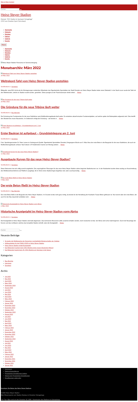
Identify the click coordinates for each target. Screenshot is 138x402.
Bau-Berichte (15, 112)
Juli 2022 (8, 343)
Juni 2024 (8, 292)
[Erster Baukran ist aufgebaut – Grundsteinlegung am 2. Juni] (21, 125)
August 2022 (9, 341)
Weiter (79, 92)
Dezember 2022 (10, 332)
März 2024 (8, 299)
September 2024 (10, 285)
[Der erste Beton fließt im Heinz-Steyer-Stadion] (16, 178)
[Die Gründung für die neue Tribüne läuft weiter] (16, 99)
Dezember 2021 (10, 359)
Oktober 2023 (9, 310)
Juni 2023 (8, 319)
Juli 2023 (8, 316)
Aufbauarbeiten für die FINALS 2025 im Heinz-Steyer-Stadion (24, 243)
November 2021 (10, 361)
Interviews (8, 263)
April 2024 (8, 296)
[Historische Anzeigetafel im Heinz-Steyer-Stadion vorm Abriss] (21, 204)
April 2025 (8, 281)
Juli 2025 (8, 276)
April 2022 (8, 350)
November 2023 (10, 308)
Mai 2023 (8, 321)
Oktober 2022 (9, 336)
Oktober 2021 (9, 363)
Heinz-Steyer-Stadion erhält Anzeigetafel (18, 245)
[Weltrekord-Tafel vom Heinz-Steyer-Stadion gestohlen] (19, 73)
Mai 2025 (8, 279)
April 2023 (8, 323)
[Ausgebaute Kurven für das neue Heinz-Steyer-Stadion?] (19, 152)
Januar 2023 (9, 330)
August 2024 (9, 288)
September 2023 (10, 312)
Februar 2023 (9, 328)
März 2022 (8, 352)
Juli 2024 (8, 290)
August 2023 (9, 314)
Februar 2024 (9, 301)
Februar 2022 (9, 354)
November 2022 (10, 334)
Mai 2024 (8, 294)
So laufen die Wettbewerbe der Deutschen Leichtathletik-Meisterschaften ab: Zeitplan (32, 241)
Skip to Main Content (7, 2)
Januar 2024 (9, 303)
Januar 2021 (9, 365)
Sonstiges (14, 86)
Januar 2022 (9, 356)
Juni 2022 (8, 345)
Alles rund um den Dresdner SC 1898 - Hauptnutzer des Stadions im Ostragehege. (33, 399)
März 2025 (8, 283)
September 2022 (10, 339)
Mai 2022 (8, 347)
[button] (16, 373)
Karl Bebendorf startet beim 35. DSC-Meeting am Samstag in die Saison (28, 250)
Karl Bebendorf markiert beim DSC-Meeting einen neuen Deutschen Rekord (29, 248)
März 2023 (8, 325)
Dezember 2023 (10, 305)
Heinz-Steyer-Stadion (16, 14)
